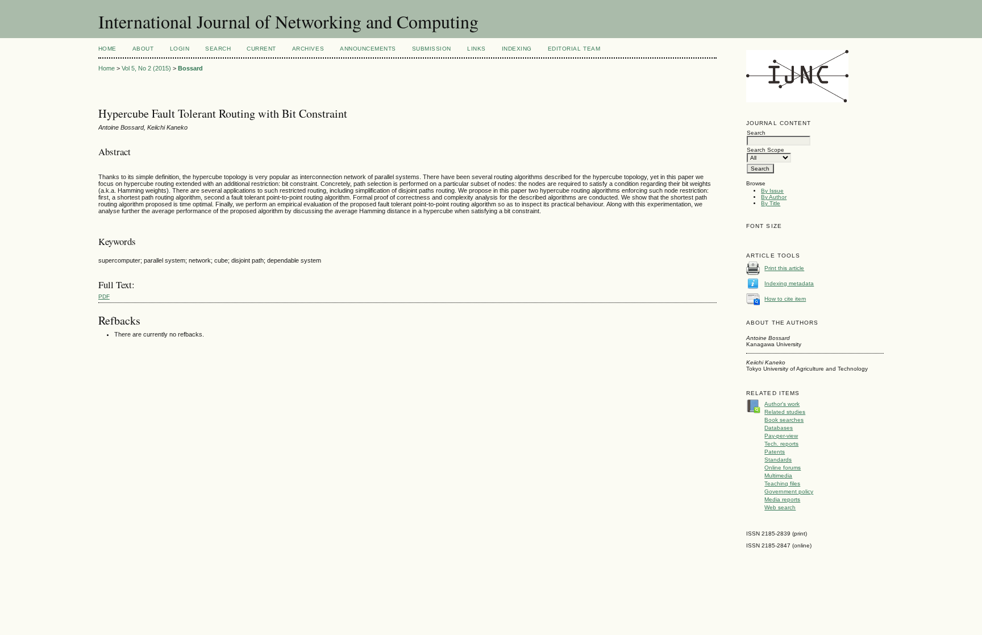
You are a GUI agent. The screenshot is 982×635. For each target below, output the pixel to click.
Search (218, 48)
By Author (774, 197)
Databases (778, 428)
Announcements (368, 48)
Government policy (788, 491)
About (143, 48)
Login (180, 48)
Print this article (784, 268)
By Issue (772, 191)
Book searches (784, 420)
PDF (104, 296)
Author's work (782, 404)
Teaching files (782, 483)
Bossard (190, 68)
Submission (431, 48)
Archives (308, 48)
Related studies (784, 412)
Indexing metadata (789, 283)
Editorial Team (574, 48)
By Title (770, 203)
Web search (780, 507)
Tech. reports (781, 444)
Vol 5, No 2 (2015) (146, 68)
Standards (778, 459)
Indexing (517, 48)
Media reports (782, 499)
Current (261, 48)
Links (476, 48)
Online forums (782, 467)
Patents (774, 452)
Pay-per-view (781, 436)
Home (107, 48)
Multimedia (778, 475)
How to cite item (785, 299)
